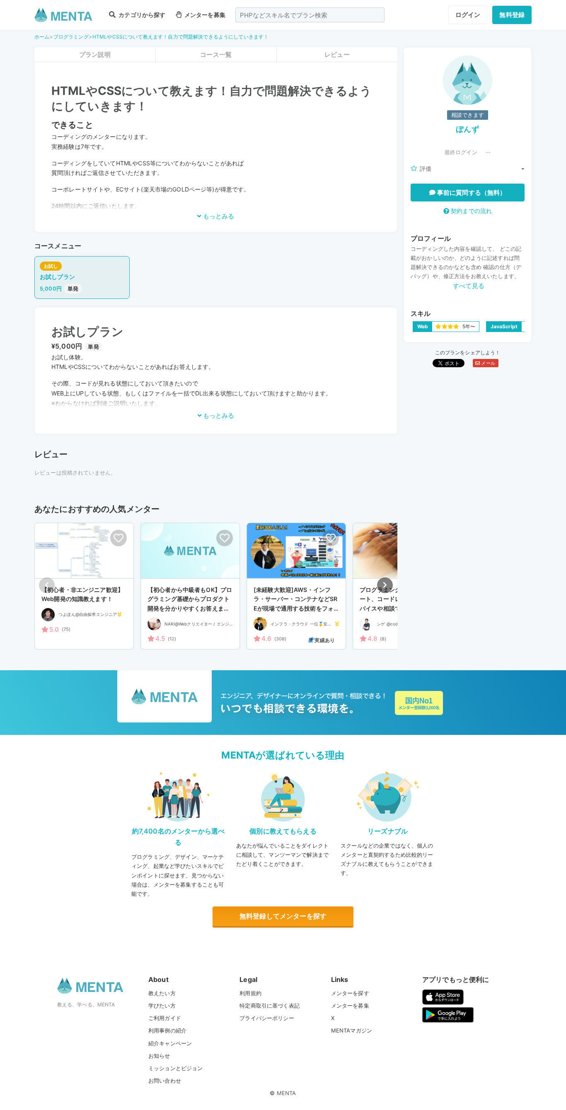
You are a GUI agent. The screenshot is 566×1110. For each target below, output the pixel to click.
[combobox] (310, 14)
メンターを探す (350, 993)
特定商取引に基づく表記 (269, 1005)
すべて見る (468, 286)
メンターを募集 (204, 14)
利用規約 (250, 993)
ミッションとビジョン (175, 1068)
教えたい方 (162, 993)
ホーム (41, 37)
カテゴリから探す (141, 14)
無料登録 (512, 15)
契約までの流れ (470, 210)
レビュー (337, 54)
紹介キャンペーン (170, 1043)
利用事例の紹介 (167, 1030)
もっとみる (217, 216)
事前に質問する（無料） (470, 192)
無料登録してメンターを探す (283, 916)
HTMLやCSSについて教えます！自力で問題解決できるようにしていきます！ (180, 37)
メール (487, 363)
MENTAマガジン (351, 1030)
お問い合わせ (164, 1080)
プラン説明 (95, 54)
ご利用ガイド (164, 1018)
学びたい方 (162, 1005)
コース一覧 (216, 54)
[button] (385, 585)
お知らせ (159, 1055)
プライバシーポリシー (266, 1018)
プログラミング (71, 37)
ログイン (468, 15)
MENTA (286, 1093)
